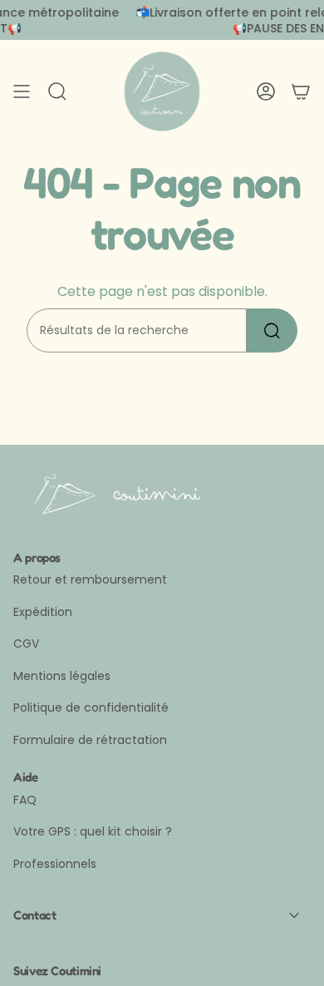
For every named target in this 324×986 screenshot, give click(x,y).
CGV (26, 643)
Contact (34, 915)
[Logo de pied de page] (121, 491)
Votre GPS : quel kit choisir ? (92, 831)
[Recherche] (272, 330)
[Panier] (300, 91)
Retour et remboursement (90, 579)
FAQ (25, 799)
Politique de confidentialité (91, 707)
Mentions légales (61, 676)
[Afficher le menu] (21, 91)
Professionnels (54, 863)
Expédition (42, 612)
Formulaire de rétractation (90, 740)
